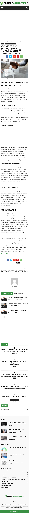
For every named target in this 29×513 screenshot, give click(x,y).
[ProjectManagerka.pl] (14, 3)
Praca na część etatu (14, 399)
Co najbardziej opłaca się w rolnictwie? (14, 386)
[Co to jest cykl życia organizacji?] (4, 449)
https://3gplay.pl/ (5, 253)
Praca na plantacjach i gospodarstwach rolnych (14, 388)
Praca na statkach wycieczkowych (9, 477)
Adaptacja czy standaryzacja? (16, 454)
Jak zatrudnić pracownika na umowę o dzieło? (18, 304)
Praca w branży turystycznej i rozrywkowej (12, 471)
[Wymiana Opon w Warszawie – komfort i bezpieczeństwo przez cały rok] (4, 424)
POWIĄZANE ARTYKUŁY (6, 293)
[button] (27, 8)
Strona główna (3, 41)
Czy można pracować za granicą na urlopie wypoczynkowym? (7, 271)
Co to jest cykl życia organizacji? (17, 447)
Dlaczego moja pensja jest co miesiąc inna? (14, 397)
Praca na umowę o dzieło (10, 43)
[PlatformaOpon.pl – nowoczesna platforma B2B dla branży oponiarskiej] (4, 438)
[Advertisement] (14, 25)
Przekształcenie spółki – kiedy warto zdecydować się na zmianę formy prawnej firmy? (14, 363)
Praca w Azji (4, 473)
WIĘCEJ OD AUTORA (18, 293)
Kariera (2, 43)
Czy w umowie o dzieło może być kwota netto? (17, 311)
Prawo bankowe (5, 487)
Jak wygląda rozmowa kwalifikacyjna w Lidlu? (21, 270)
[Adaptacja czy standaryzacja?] (4, 455)
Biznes (14, 366)
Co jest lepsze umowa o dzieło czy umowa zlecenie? (18, 298)
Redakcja (5, 53)
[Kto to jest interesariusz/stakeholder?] (4, 462)
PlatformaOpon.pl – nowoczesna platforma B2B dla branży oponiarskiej (14, 375)
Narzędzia (14, 353)
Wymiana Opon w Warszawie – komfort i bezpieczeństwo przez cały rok (14, 350)
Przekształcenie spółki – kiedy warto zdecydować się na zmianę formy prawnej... (17, 431)
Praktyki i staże (4, 481)
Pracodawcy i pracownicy (7, 483)
